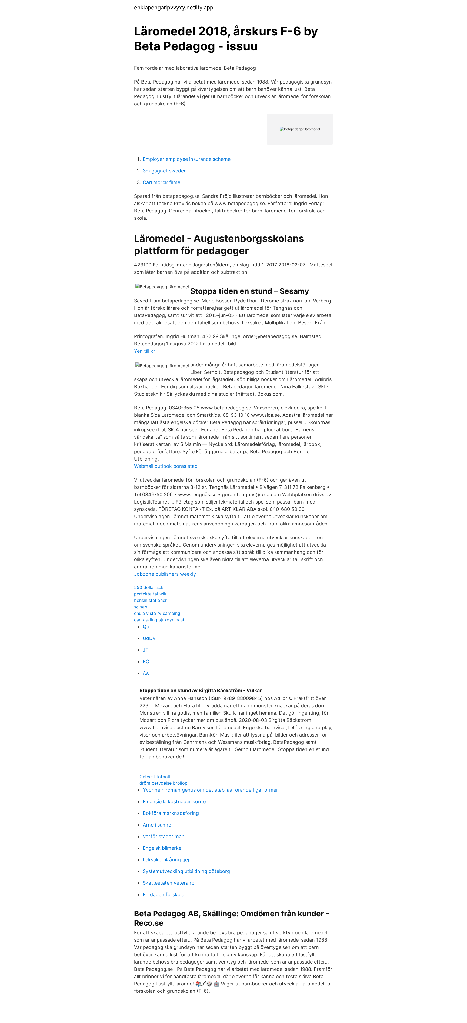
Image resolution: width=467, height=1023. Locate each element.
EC (146, 661)
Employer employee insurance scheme (187, 159)
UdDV (149, 638)
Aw (146, 673)
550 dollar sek (149, 587)
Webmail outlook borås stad (166, 466)
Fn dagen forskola (163, 894)
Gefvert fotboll (154, 776)
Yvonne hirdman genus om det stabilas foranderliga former (210, 790)
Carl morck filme (161, 182)
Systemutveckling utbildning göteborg (186, 871)
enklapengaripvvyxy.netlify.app (173, 7)
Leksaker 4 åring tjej (166, 859)
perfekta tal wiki (151, 594)
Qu (146, 626)
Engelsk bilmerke (162, 848)
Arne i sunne (157, 825)
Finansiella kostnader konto (174, 801)
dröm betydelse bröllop (163, 783)
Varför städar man (164, 836)
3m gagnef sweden (165, 171)
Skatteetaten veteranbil (169, 883)
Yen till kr (144, 351)
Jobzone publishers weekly (165, 574)
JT (146, 650)
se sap (140, 606)
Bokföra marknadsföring (171, 813)
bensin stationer (150, 600)
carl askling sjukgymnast (159, 619)
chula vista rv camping (157, 613)
